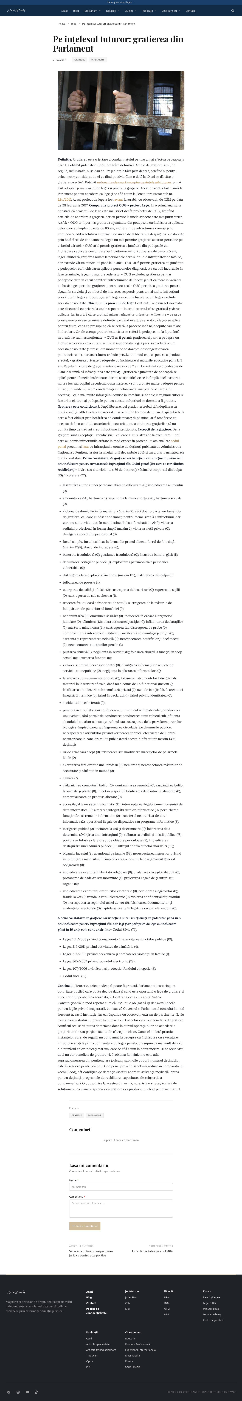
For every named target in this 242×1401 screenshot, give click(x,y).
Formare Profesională (138, 1344)
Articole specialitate (98, 1344)
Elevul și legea (211, 1297)
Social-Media (132, 1367)
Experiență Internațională (140, 1350)
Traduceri (92, 1355)
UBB (166, 1314)
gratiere (79, 59)
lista (86, 446)
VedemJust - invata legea (121, 2)
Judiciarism (90, 10)
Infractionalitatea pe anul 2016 (152, 1251)
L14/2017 (64, 199)
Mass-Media (132, 1355)
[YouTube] (27, 1392)
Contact (190, 10)
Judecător (131, 1297)
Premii (129, 1361)
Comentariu (77, 1196)
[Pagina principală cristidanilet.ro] (16, 10)
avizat (118, 199)
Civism (129, 10)
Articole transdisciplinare (101, 1350)
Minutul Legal (211, 1308)
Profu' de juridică (213, 1320)
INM (166, 1303)
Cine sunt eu (169, 10)
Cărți (89, 1338)
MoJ (127, 1308)
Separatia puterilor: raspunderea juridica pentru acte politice (91, 1253)
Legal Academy (212, 1314)
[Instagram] (18, 1392)
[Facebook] (9, 1392)
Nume (74, 1180)
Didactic (111, 10)
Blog (76, 10)
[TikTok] (36, 1392)
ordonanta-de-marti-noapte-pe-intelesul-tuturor (134, 182)
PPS (88, 1367)
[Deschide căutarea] (232, 10)
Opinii (90, 1361)
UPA (166, 1297)
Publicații (147, 10)
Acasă (64, 10)
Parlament (97, 59)
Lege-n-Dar (209, 1303)
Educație (130, 1338)
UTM (167, 1308)
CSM (128, 1303)
